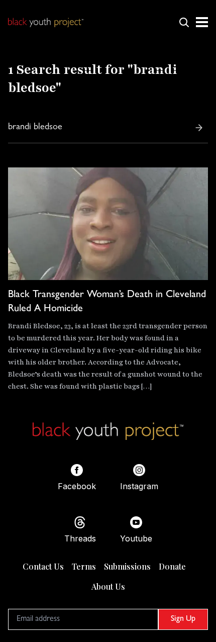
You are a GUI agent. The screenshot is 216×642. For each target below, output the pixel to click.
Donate (172, 566)
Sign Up (183, 619)
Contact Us (43, 566)
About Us (108, 586)
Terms (84, 566)
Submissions (127, 566)
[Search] (199, 128)
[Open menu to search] (184, 22)
